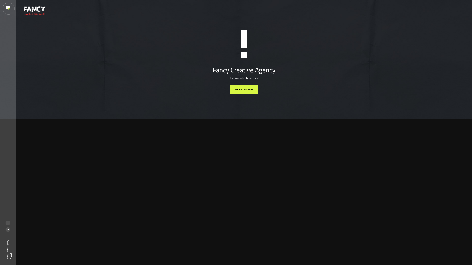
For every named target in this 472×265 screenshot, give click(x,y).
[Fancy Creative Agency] (34, 10)
